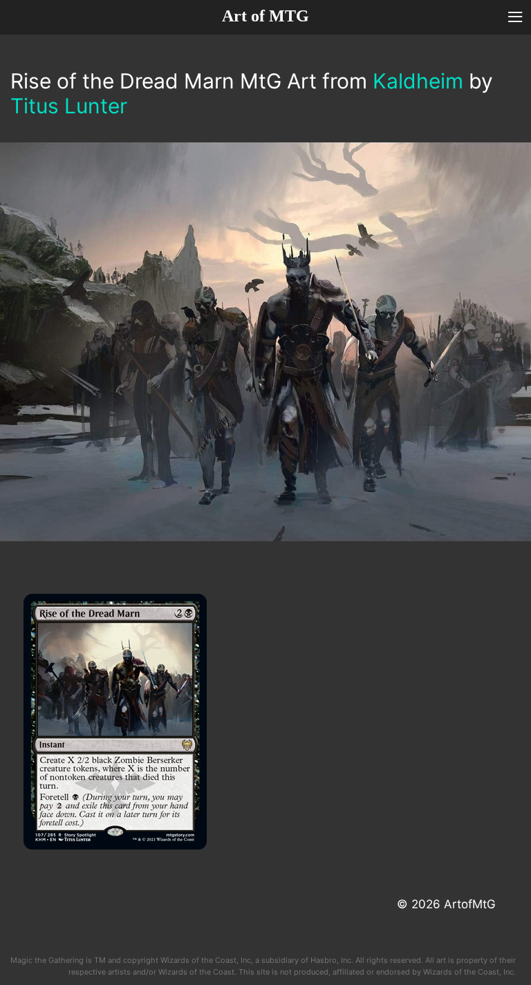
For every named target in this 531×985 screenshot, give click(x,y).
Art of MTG (265, 16)
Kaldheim (418, 80)
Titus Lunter (68, 105)
